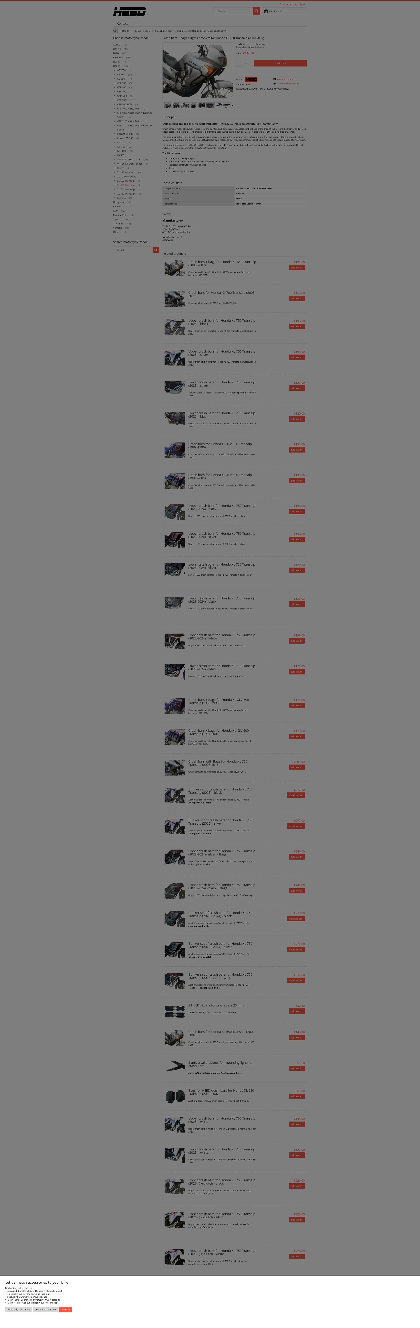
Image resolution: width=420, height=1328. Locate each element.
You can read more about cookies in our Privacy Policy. (31, 1302)
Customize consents (46, 1309)
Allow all (66, 1309)
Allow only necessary (19, 1309)
